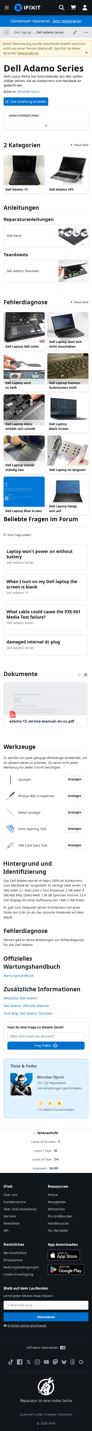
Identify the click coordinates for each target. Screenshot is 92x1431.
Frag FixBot (42, 1045)
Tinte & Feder (23, 1066)
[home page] (27, 8)
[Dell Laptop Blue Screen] (24, 492)
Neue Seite (81, 145)
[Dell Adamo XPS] (67, 170)
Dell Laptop (22, 32)
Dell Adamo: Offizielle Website (26, 1006)
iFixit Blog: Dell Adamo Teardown (28, 1013)
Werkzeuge (20, 747)
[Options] (6, 32)
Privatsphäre (13, 1260)
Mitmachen (56, 1209)
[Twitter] (28, 1362)
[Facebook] (19, 1362)
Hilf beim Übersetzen (42, 1347)
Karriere (10, 1216)
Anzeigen (75, 779)
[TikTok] (10, 1362)
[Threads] (72, 1362)
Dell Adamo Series (50, 32)
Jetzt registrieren (67, 21)
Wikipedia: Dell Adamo (20, 998)
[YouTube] (46, 1362)
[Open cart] (73, 7)
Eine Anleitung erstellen (28, 101)
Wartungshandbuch (19, 975)
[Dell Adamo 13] (24, 170)
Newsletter (12, 1223)
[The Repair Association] (81, 1362)
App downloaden (63, 1244)
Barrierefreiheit (15, 1253)
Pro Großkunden (60, 1216)
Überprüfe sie (27, 53)
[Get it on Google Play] (66, 1269)
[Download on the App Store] (64, 1255)
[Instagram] (37, 1362)
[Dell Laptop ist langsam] (67, 450)
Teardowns (16, 255)
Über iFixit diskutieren (20, 1209)
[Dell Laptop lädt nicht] (24, 327)
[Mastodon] (55, 1362)
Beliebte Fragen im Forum (41, 519)
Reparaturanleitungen (29, 219)
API (6, 1230)
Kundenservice (15, 1202)
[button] (61, 7)
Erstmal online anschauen (27, 1325)
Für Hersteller (58, 1230)
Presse (53, 1195)
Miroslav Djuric (28, 91)
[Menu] (7, 8)
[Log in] (84, 7)
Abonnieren (46, 1317)
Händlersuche (58, 1223)
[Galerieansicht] (85, 674)
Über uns (10, 1195)
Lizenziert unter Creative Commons (46, 1414)
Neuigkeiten (57, 1202)
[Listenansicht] (79, 674)
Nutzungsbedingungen (21, 1267)
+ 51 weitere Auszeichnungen (55, 1110)
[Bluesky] (64, 1362)
